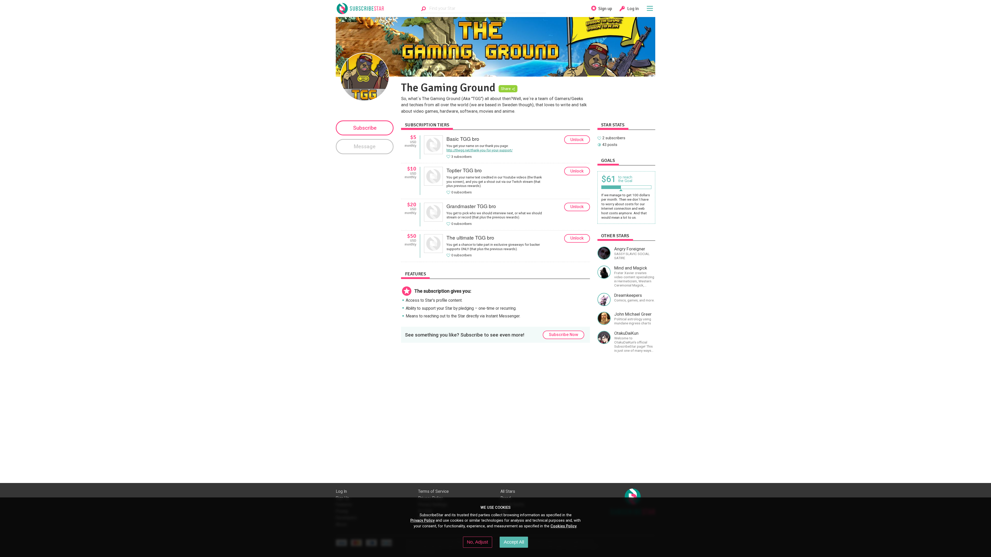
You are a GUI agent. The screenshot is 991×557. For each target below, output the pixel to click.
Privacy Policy (422, 520)
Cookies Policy (563, 526)
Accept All (514, 542)
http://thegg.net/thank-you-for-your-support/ (479, 150)
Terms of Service (433, 491)
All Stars (507, 491)
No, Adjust (477, 542)
